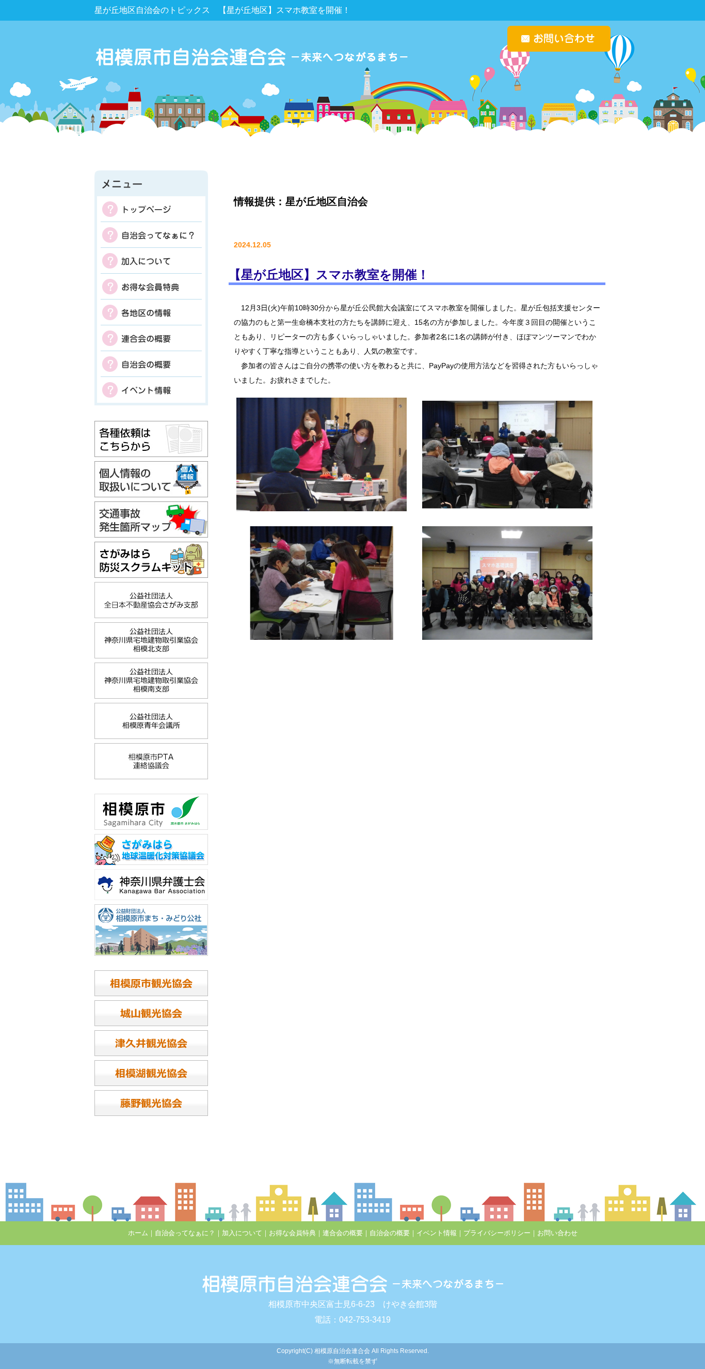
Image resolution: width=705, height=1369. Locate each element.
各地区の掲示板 (151, 312)
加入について (151, 261)
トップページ (151, 209)
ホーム (138, 1233)
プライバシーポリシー (497, 1233)
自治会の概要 (151, 364)
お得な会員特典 (151, 287)
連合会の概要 (151, 338)
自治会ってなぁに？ (151, 235)
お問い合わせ (557, 1233)
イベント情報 (151, 390)
